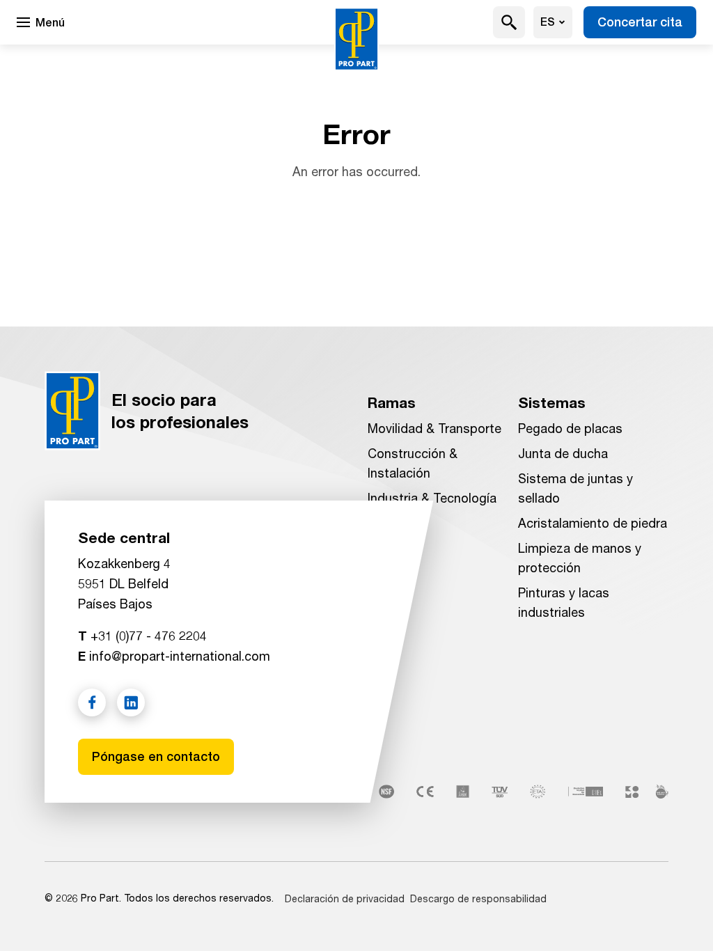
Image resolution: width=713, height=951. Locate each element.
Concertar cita (639, 22)
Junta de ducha (563, 453)
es (547, 22)
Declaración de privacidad (345, 898)
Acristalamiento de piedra (592, 522)
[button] (509, 22)
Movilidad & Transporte (434, 428)
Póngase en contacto (156, 756)
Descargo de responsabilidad (478, 898)
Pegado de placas (570, 428)
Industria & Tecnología (432, 497)
